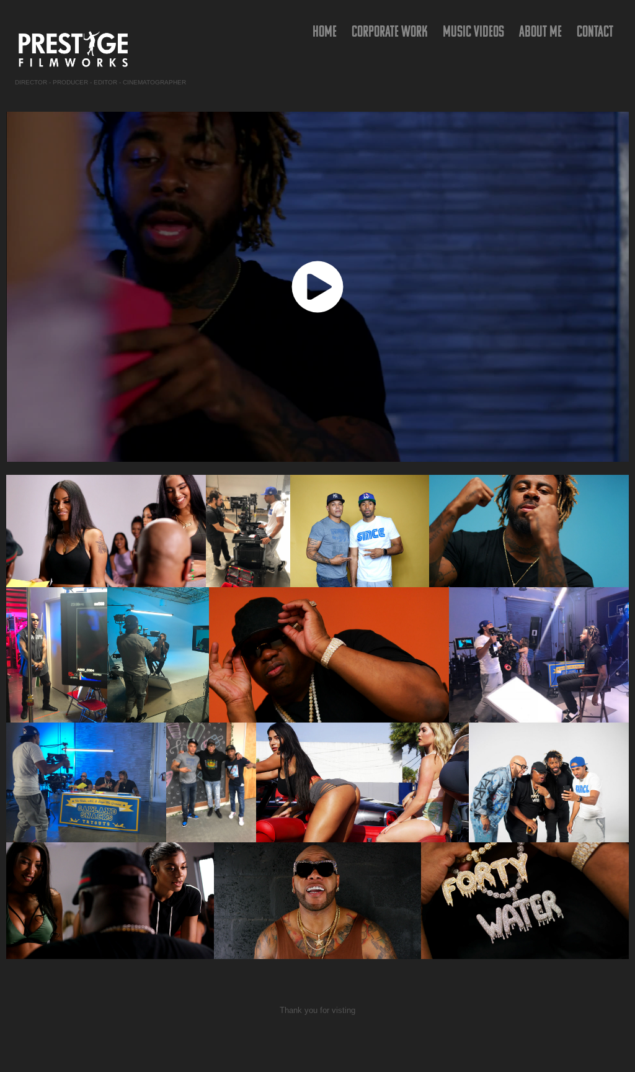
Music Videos (473, 31)
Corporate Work (390, 31)
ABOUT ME (540, 31)
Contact (595, 31)
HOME (325, 31)
